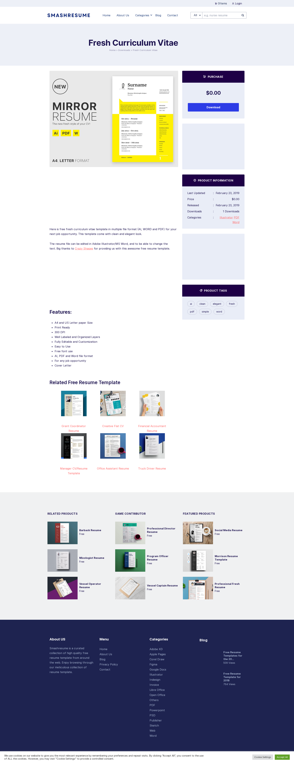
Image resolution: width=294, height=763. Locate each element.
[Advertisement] (114, 203)
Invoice (154, 684)
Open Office (157, 695)
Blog (102, 659)
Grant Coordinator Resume (74, 428)
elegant (217, 303)
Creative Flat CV (113, 426)
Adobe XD (156, 649)
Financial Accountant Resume (152, 428)
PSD (152, 715)
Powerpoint (157, 710)
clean (202, 303)
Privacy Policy (109, 664)
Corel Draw (157, 659)
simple (205, 311)
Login (238, 3)
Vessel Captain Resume (162, 585)
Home (112, 50)
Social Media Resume (228, 530)
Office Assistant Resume (113, 468)
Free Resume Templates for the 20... (232, 656)
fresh (232, 303)
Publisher (156, 720)
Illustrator (226, 217)
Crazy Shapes (84, 248)
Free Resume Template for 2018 (232, 677)
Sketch (154, 725)
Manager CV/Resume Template (73, 471)
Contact (105, 669)
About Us (106, 654)
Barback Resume (90, 530)
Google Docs (158, 669)
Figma (153, 664)
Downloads (124, 50)
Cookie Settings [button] (262, 757)
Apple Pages (158, 654)
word (219, 311)
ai (191, 303)
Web (152, 730)
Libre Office (157, 690)
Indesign (155, 679)
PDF (236, 217)
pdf (192, 311)
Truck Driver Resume (152, 468)
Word (235, 222)
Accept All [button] (282, 757)
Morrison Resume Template (226, 558)
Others (154, 700)
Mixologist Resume (91, 557)
